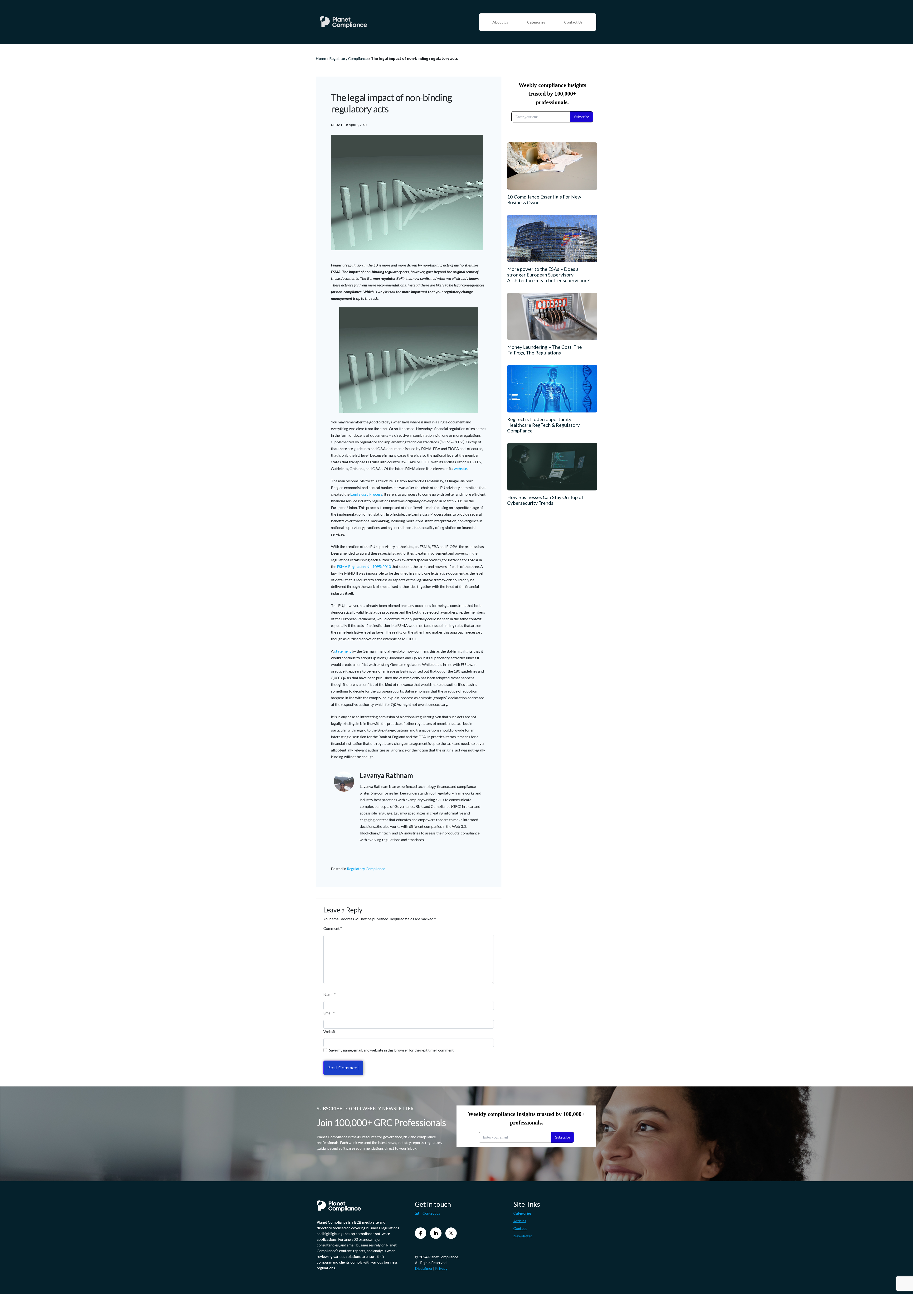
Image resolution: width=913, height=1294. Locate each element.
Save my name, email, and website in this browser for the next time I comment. (391, 1050)
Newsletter (522, 1236)
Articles (519, 1220)
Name (329, 994)
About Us (500, 22)
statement (342, 651)
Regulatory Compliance (348, 58)
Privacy (441, 1268)
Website (330, 1031)
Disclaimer (423, 1268)
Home (321, 58)
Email (329, 1013)
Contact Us (573, 22)
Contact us (431, 1213)
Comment (332, 928)
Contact (520, 1228)
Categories (536, 22)
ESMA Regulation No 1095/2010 (364, 566)
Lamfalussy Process (366, 494)
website (460, 468)
